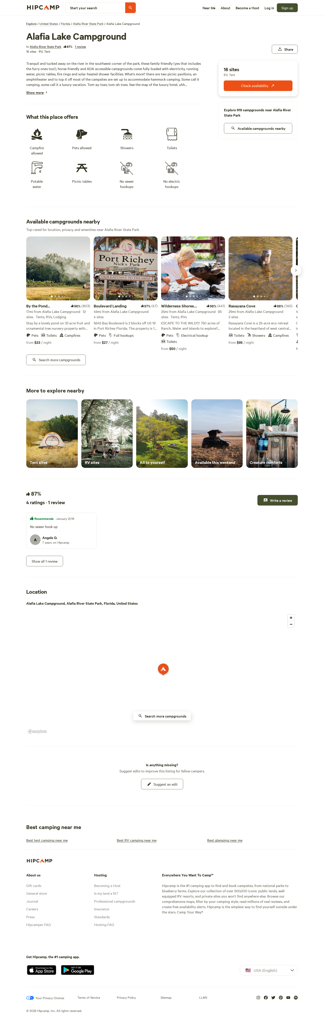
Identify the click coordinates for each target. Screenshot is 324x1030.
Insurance (101, 908)
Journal (32, 901)
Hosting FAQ (104, 924)
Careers (32, 908)
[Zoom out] (291, 624)
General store (36, 893)
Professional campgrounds (114, 901)
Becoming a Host (107, 885)
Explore (31, 23)
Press (30, 916)
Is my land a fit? (106, 893)
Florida (65, 23)
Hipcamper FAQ (38, 924)
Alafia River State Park (88, 23)
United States (48, 23)
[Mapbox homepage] (37, 731)
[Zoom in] (291, 618)
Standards (102, 916)
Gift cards (33, 885)
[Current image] (52, 297)
